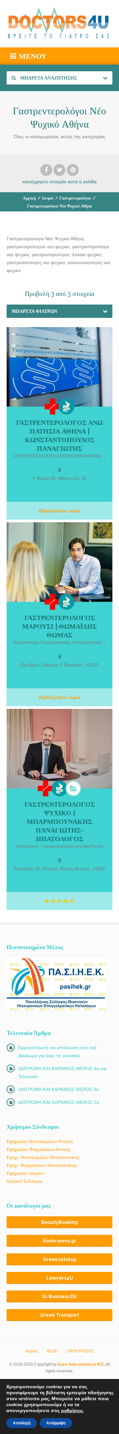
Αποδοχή (21, 1423)
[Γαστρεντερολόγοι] (66, 407)
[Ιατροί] (52, 407)
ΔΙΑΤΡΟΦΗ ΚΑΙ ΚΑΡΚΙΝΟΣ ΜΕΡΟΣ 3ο (58, 1089)
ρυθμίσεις (72, 1411)
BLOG (52, 1351)
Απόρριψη (55, 1423)
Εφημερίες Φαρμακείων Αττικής (39, 1149)
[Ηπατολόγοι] (73, 788)
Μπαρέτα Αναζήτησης (48, 78)
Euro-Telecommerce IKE (81, 1364)
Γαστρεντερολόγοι (75, 198)
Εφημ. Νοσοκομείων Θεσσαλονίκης (43, 1157)
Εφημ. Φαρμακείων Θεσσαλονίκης (42, 1165)
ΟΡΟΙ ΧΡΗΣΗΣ (80, 1351)
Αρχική (29, 198)
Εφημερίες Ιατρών (25, 1173)
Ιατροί (47, 198)
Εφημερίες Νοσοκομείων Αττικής (40, 1141)
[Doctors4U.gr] (59, 24)
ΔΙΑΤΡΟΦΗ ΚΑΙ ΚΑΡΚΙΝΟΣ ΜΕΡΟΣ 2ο (58, 1102)
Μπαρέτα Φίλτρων (34, 311)
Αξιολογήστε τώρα (59, 510)
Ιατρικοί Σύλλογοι (24, 1181)
